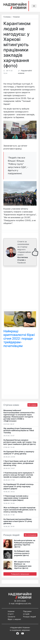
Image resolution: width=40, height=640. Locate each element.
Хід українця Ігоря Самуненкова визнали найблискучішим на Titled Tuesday (18, 430)
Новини (16, 17)
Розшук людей (29, 617)
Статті (10, 614)
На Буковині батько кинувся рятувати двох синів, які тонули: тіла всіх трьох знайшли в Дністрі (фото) (19, 442)
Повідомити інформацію (20, 574)
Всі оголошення (30, 535)
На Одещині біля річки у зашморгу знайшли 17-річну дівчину (18, 452)
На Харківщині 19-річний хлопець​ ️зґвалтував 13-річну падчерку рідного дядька (18, 486)
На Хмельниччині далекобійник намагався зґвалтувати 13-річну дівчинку (17, 521)
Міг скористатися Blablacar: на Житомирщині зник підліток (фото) (22, 565)
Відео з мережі (14, 619)
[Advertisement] (20, 288)
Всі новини (32, 405)
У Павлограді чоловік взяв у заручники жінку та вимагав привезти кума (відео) (15, 498)
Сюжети (11, 617)
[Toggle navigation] (34, 6)
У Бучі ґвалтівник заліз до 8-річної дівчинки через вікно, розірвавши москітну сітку (18, 463)
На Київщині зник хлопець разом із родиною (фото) (21, 553)
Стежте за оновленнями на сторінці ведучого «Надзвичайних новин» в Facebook (24, 252)
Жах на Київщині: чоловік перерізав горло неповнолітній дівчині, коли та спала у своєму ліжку (19, 509)
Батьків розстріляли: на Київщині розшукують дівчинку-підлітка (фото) (24, 543)
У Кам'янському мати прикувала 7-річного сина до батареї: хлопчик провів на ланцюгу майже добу (19, 475)
